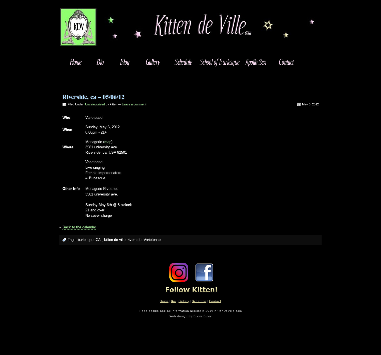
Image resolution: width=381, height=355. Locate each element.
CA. (99, 240)
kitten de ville (115, 240)
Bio (173, 301)
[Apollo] (255, 62)
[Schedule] (183, 62)
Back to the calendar (79, 227)
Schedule (199, 301)
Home (164, 301)
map (107, 142)
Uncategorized (95, 104)
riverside (134, 240)
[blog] (125, 62)
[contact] (286, 62)
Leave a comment (134, 104)
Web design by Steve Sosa (190, 316)
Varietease (152, 240)
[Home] (76, 62)
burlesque (85, 240)
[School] (219, 62)
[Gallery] (152, 62)
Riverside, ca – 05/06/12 (93, 96)
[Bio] (100, 62)
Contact (215, 301)
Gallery (184, 301)
